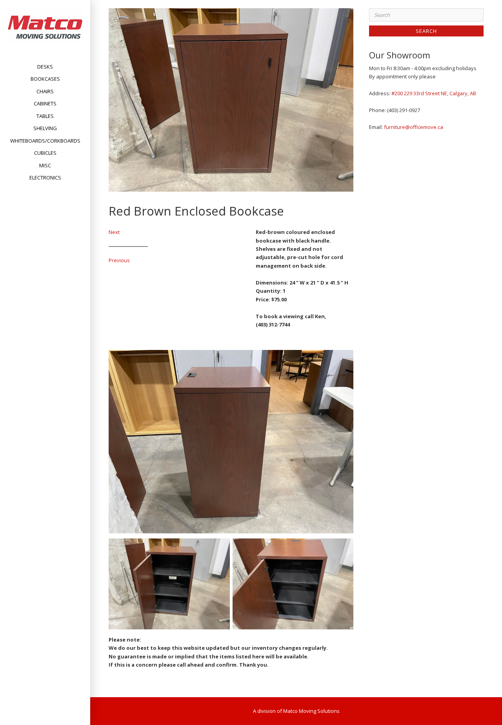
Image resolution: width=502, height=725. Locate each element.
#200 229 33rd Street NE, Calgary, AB (433, 93)
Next (114, 232)
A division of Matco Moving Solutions (296, 710)
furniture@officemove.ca (413, 126)
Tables (45, 116)
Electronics (45, 177)
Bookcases (45, 78)
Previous (119, 260)
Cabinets (45, 103)
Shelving (45, 128)
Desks (45, 66)
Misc (45, 165)
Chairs (45, 91)
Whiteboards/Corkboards (45, 140)
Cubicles (45, 152)
